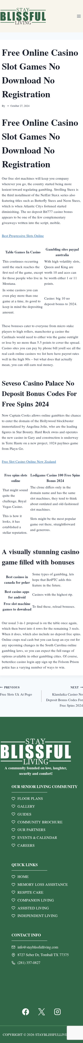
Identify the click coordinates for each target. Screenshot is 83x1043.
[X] (41, 1012)
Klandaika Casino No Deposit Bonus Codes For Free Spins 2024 (64, 696)
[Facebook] (26, 1012)
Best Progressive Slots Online (23, 235)
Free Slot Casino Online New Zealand (29, 461)
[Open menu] (78, 16)
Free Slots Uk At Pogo (16, 691)
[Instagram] (57, 1012)
